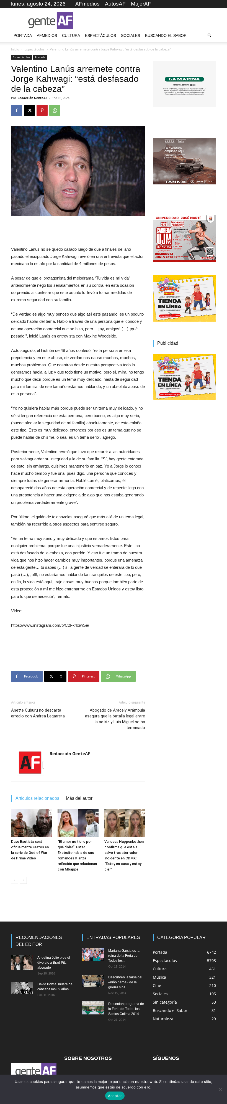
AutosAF (115, 4)
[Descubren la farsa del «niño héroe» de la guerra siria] (93, 981)
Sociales (130, 35)
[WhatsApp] (54, 110)
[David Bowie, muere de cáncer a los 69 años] (22, 988)
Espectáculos (100, 35)
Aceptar (115, 1095)
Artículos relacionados (37, 798)
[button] (209, 35)
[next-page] (23, 880)
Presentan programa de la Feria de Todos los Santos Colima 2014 (126, 1009)
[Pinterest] (42, 110)
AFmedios (87, 4)
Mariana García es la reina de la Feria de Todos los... (124, 956)
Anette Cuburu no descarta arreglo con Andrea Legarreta (38, 713)
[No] (220, 1089)
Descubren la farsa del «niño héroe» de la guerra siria (125, 982)
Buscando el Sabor (166, 35)
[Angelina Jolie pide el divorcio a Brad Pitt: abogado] (22, 962)
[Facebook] (16, 110)
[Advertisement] (151, 20)
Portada (23, 35)
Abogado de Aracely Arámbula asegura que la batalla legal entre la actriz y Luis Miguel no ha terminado (115, 719)
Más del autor (79, 798)
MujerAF (141, 4)
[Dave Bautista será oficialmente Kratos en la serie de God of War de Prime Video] (31, 823)
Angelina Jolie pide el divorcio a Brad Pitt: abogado (53, 963)
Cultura (71, 35)
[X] (29, 110)
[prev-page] (14, 880)
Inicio (15, 49)
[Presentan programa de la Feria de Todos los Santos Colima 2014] (93, 1007)
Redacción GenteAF (32, 98)
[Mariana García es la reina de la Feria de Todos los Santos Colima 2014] (93, 954)
